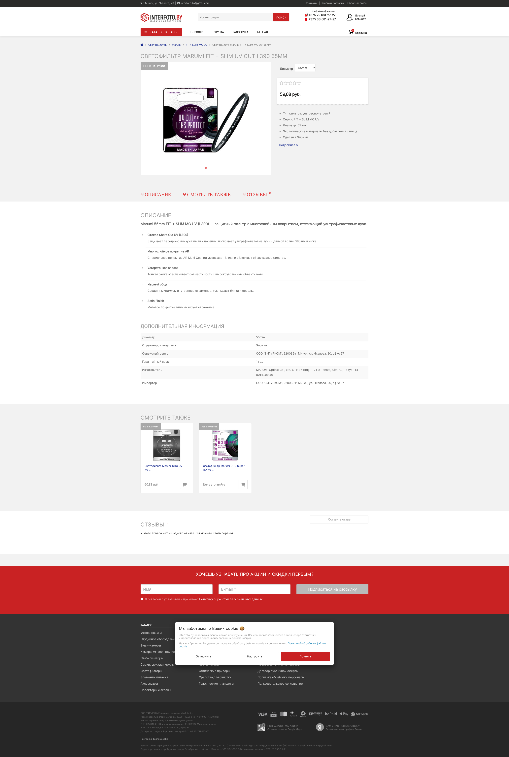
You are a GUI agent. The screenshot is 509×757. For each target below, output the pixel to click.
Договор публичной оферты (277, 671)
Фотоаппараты (151, 633)
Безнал (262, 32)
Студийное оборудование (159, 639)
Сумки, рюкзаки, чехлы (157, 664)
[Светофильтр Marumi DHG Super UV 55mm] (225, 445)
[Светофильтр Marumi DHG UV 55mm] (167, 445)
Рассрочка (240, 32)
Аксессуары (149, 683)
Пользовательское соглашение (280, 683)
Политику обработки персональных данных (230, 599)
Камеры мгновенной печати (161, 652)
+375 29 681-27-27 (322, 15)
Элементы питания (154, 677)
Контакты (311, 3)
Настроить (254, 656)
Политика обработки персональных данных (283, 677)
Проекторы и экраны (156, 690)
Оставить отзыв (339, 519)
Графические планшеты (216, 683)
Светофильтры (151, 671)
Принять (305, 656)
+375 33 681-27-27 (322, 19)
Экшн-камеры (151, 645)
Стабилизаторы (152, 658)
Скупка (219, 32)
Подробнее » (288, 145)
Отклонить (203, 656)
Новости (196, 32)
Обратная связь (356, 3)
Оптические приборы (214, 671)
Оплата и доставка (332, 3)
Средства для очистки (215, 677)
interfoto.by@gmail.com (194, 3)
